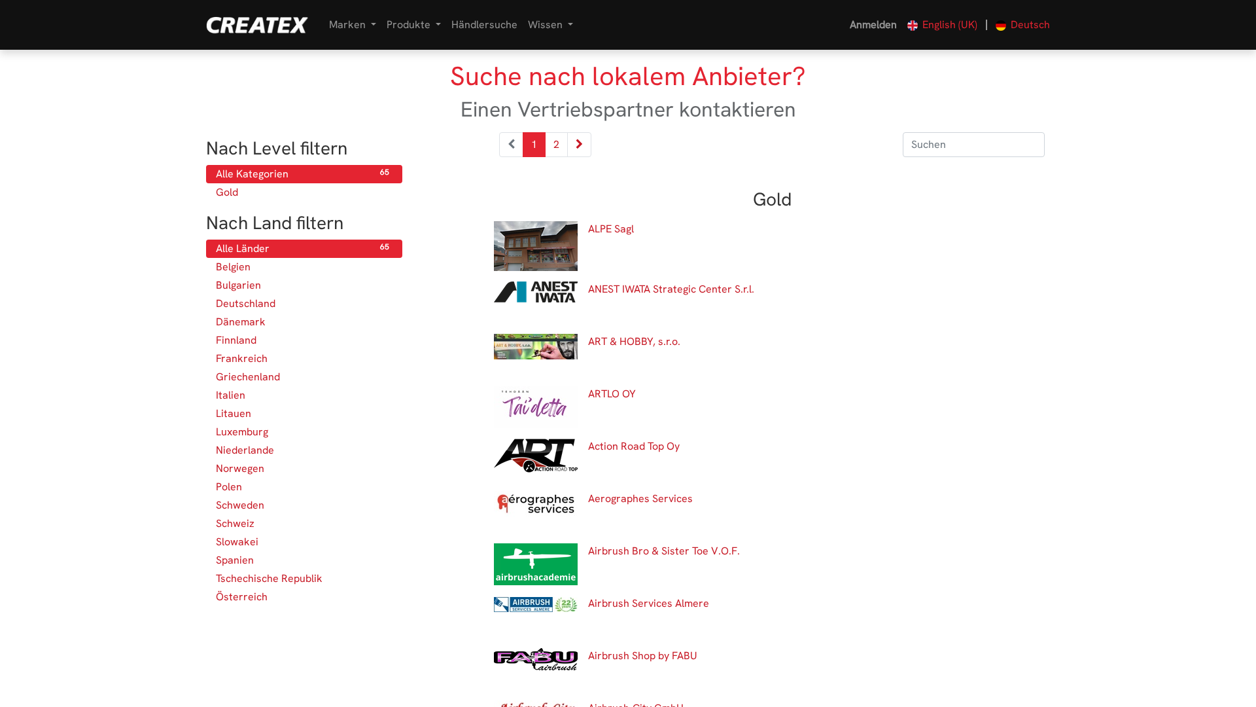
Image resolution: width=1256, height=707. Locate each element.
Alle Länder (302, 248)
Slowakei (302, 542)
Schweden (302, 505)
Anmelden (873, 24)
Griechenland (302, 377)
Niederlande (302, 450)
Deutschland (302, 303)
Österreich (302, 597)
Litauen (302, 413)
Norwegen (302, 468)
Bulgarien (302, 285)
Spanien (302, 560)
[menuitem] (484, 25)
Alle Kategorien (302, 174)
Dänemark (302, 322)
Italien (302, 395)
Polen (302, 487)
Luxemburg (302, 432)
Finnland (302, 340)
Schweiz (302, 523)
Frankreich (302, 358)
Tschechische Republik (302, 578)
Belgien (302, 267)
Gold (302, 192)
